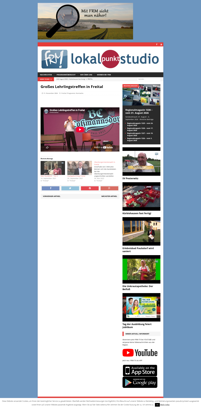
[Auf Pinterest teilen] (90, 188)
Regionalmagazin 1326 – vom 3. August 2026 (139, 139)
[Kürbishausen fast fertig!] (141, 209)
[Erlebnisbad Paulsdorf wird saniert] (141, 244)
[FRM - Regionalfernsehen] (100, 59)
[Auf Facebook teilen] (50, 188)
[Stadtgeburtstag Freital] (79, 168)
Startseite (79, 93)
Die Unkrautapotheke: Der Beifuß (137, 288)
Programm (71, 93)
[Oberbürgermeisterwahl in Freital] (107, 171)
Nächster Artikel (109, 196)
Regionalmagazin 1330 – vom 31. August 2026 (138, 111)
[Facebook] (157, 44)
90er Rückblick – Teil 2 (49, 176)
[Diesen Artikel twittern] (70, 188)
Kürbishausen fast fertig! (136, 213)
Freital (63, 93)
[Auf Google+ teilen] (109, 188)
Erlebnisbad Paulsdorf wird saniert (138, 250)
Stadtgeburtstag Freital (76, 176)
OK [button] (157, 405)
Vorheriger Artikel (51, 196)
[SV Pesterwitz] (141, 174)
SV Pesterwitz (130, 178)
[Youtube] (161, 44)
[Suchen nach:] (148, 79)
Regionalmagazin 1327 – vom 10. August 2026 (140, 134)
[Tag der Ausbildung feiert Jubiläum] (141, 320)
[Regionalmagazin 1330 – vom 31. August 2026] (141, 104)
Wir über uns (86, 75)
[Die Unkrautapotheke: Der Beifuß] (141, 282)
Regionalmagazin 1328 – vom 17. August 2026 (140, 129)
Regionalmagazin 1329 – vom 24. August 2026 (140, 124)
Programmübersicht (66, 75)
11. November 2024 (51, 93)
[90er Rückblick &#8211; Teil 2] (53, 168)
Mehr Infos (164, 404)
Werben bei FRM (104, 75)
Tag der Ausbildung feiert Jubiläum (137, 326)
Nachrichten (46, 75)
